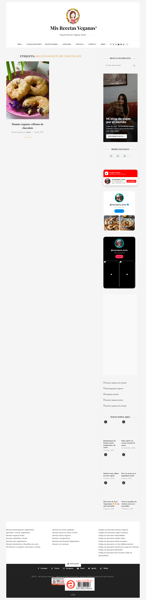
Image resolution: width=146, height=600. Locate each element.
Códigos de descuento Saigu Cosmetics (113, 533)
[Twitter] (113, 44)
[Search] (127, 44)
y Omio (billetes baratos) (124, 544)
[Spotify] (121, 44)
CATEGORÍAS (67, 44)
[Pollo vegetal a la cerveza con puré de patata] (129, 430)
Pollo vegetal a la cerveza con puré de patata (128, 443)
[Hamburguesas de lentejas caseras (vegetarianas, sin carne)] (111, 430)
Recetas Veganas (51, 44)
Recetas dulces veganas (61, 535)
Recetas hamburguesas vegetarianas (20, 530)
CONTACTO (92, 44)
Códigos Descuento (34, 44)
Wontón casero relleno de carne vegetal (111, 475)
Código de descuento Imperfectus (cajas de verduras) (118, 547)
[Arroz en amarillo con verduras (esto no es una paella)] (129, 491)
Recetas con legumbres (61, 538)
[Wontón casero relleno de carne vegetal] (111, 463)
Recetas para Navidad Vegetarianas (65, 541)
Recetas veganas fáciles (15, 535)
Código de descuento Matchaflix (110, 550)
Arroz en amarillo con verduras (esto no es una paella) (129, 504)
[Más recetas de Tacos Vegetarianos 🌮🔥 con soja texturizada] (111, 491)
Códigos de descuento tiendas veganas (113, 530)
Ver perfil (119, 211)
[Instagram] (116, 44)
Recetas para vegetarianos (16, 541)
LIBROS (103, 44)
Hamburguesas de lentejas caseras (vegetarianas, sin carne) (109, 444)
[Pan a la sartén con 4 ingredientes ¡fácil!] (129, 463)
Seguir (119, 256)
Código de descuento (106, 544)
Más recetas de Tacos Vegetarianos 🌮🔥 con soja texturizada (111, 504)
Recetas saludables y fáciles (16, 538)
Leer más (26, 137)
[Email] (118, 44)
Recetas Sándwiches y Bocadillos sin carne (22, 544)
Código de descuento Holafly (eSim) (112, 538)
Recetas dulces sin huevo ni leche (64, 533)
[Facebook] (110, 44)
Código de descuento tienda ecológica (112, 541)
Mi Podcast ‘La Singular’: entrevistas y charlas (23, 547)
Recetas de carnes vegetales (63, 530)
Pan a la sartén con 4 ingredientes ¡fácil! (128, 475)
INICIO (20, 44)
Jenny (28, 132)
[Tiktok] (124, 44)
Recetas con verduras (60, 544)
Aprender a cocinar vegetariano (18, 533)
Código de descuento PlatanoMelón (111, 535)
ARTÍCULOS (79, 44)
